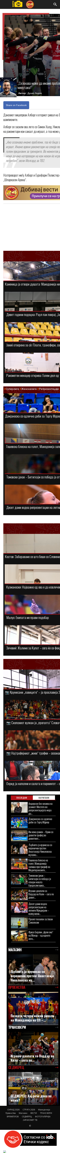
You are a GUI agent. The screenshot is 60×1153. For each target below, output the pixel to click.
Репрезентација (49, 389)
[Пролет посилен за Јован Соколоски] (19, 922)
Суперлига (12, 389)
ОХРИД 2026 (13, 1109)
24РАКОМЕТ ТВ (30, 1120)
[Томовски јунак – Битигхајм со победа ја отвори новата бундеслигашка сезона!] (19, 879)
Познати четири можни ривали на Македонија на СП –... (32, 1017)
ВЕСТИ (33, 1113)
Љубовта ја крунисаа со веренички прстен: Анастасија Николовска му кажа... (40, 850)
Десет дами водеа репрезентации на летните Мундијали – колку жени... (38, 909)
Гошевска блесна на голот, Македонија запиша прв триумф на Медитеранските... (39, 865)
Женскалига (29, 389)
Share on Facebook (16, 105)
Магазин (23, 1113)
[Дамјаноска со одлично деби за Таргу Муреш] (19, 822)
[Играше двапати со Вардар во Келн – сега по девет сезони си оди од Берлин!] (19, 894)
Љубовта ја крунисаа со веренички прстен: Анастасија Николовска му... (32, 976)
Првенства (11, 1113)
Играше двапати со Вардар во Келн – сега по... (32, 1058)
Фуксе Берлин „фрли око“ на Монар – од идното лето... (40, 935)
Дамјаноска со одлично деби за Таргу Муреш (40, 820)
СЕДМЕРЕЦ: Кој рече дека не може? (31, 1098)
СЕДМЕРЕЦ (27, 1116)
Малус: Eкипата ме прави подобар (27, 617)
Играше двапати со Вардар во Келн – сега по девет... (41, 894)
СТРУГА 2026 (29, 1109)
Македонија (44, 1109)
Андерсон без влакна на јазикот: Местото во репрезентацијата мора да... (40, 808)
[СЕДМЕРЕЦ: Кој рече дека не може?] (33, 1088)
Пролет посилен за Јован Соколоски (40, 920)
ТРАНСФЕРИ (46, 1113)
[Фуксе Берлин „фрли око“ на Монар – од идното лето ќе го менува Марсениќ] (19, 935)
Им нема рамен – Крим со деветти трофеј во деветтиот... (40, 835)
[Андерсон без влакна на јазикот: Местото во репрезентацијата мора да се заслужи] (19, 807)
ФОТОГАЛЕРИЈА (42, 1116)
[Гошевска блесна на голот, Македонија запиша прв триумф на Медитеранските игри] (19, 864)
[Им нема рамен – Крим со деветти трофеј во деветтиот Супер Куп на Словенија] (19, 835)
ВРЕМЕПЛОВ (13, 1116)
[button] (55, 4)
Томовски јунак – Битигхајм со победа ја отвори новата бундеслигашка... (39, 880)
